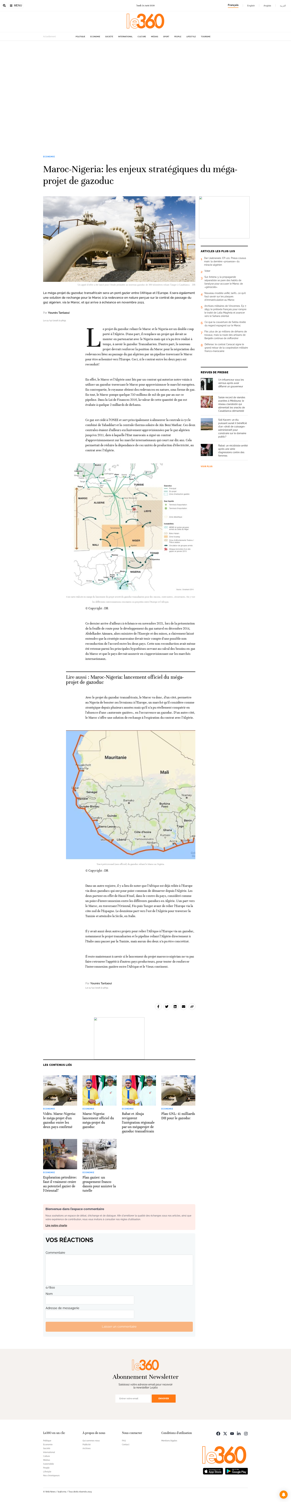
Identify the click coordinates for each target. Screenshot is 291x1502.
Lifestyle (191, 37)
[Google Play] (236, 1470)
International (125, 37)
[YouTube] (232, 1433)
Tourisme (206, 37)
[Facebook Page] (218, 1433)
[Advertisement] (101, 91)
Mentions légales (169, 1441)
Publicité (87, 1444)
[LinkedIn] (239, 1433)
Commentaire (55, 1252)
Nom (49, 1293)
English (251, 5)
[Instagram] (246, 1433)
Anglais (267, 5)
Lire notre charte (56, 1225)
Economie (95, 37)
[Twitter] (225, 1433)
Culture (142, 37)
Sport (166, 37)
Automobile (48, 1464)
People (177, 37)
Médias (154, 37)
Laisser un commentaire (119, 1326)
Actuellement (49, 36)
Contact (125, 1444)
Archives (87, 1448)
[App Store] (213, 1470)
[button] (284, 1495)
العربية (283, 5)
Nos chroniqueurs (51, 1475)
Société (109, 37)
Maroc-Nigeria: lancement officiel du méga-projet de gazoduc (125, 679)
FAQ (124, 1441)
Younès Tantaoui (59, 312)
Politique (80, 37)
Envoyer (163, 1398)
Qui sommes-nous (91, 1441)
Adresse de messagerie (62, 1308)
